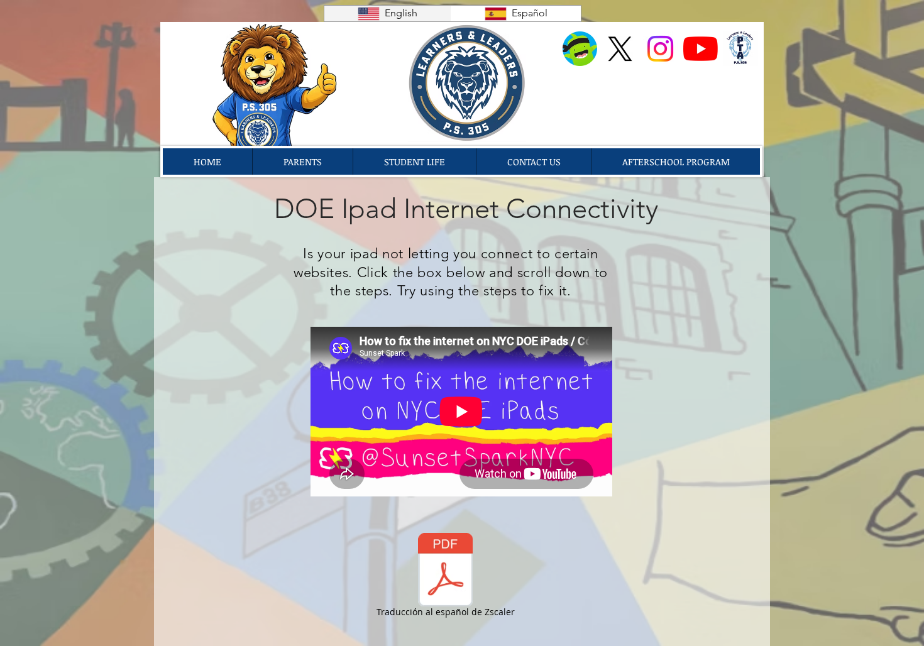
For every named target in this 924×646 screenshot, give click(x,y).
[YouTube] (700, 48)
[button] (302, 161)
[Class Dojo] (580, 48)
